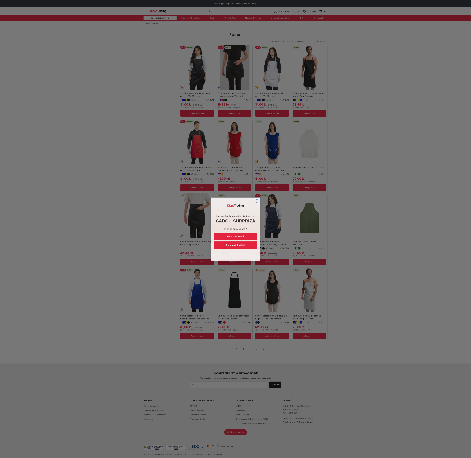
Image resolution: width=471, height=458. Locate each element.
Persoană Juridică (235, 245)
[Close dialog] (256, 200)
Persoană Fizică (235, 236)
